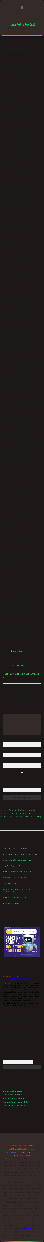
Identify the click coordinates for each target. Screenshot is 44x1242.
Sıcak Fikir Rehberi (22, 24)
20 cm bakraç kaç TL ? (17, 665)
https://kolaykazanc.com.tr (16, 817)
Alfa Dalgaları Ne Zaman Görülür (16, 1098)
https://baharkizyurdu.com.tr (17, 814)
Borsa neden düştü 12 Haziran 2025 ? (18, 860)
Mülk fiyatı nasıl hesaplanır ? (15, 878)
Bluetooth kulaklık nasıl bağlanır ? (18, 872)
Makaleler (16, 651)
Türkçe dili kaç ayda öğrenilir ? (16, 848)
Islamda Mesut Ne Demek (12, 1091)
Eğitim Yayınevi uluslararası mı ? (21, 675)
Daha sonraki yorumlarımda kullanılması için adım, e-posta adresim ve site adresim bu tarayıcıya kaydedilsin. (21, 778)
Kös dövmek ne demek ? (12, 903)
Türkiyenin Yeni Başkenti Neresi (16, 1106)
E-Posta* (6, 751)
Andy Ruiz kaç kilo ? (11, 866)
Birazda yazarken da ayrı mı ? (15, 897)
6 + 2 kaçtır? (9, 786)
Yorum (5, 712)
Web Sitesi (7, 761)
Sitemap (37, 817)
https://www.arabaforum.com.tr (17, 810)
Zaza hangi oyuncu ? (11, 883)
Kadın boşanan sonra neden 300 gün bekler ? (21, 854)
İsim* (5, 740)
